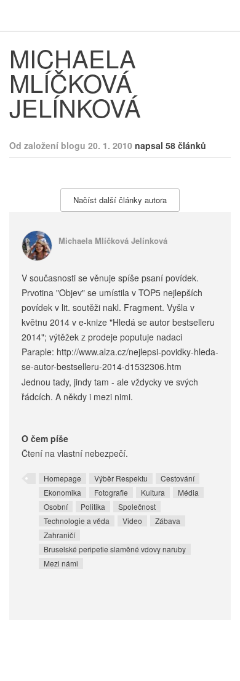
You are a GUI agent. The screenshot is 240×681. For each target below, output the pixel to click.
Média (188, 492)
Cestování (177, 478)
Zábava (167, 520)
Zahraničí (59, 535)
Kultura (153, 492)
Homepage (62, 478)
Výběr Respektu (121, 478)
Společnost (137, 506)
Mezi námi (61, 563)
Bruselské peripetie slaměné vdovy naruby (115, 549)
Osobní (56, 506)
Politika (93, 506)
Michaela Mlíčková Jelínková (112, 240)
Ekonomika (62, 492)
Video (132, 520)
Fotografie (111, 492)
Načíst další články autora (120, 200)
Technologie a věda (77, 520)
